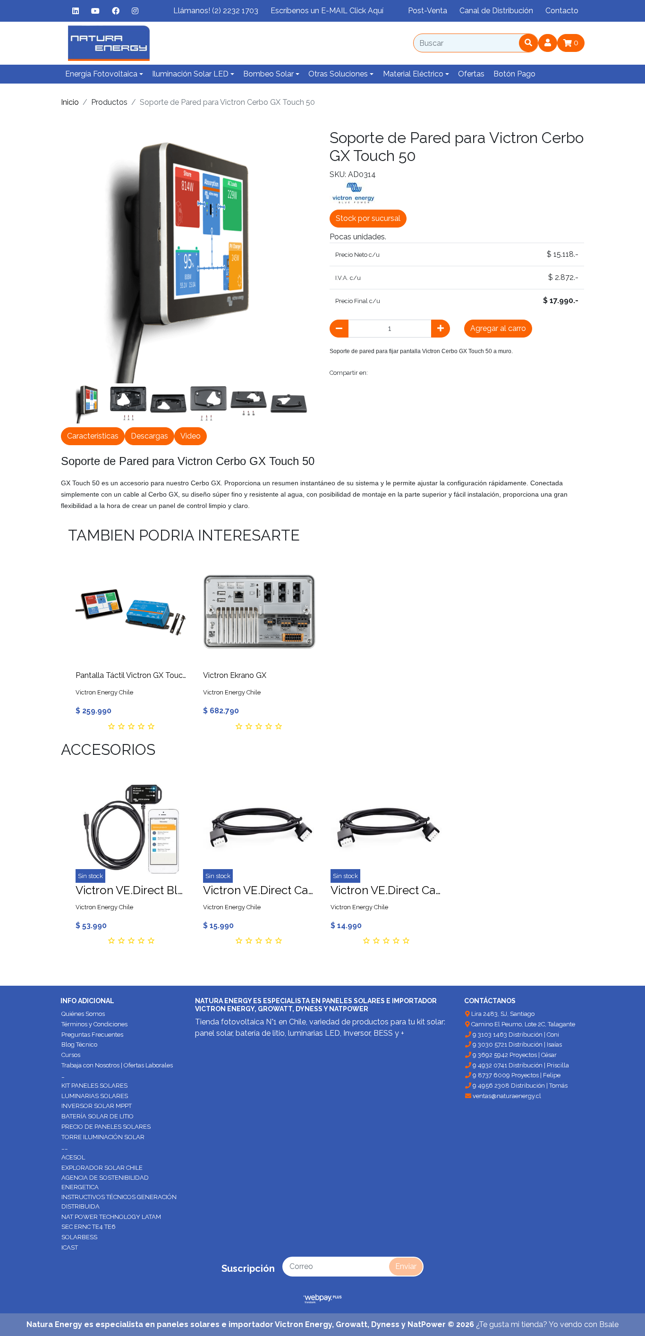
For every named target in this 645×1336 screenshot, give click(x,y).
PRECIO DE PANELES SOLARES (106, 1126)
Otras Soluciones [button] (338, 73)
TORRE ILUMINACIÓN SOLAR (102, 1137)
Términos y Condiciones (94, 1024)
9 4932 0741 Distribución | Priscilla (520, 1065)
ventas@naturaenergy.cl (506, 1095)
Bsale (609, 1324)
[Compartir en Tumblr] (443, 373)
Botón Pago (514, 73)
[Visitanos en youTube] (95, 11)
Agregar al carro (498, 328)
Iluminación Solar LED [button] (190, 73)
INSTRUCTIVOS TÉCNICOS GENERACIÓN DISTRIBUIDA (119, 1201)
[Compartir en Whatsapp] (484, 373)
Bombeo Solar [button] (268, 73)
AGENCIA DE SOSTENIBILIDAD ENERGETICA (105, 1182)
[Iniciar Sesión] (547, 43)
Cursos (70, 1054)
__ (64, 1146)
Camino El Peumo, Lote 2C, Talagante (522, 1024)
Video (190, 435)
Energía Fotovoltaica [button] (101, 73)
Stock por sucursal (368, 218)
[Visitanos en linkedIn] (75, 11)
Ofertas (471, 73)
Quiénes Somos (83, 1013)
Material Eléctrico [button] (413, 73)
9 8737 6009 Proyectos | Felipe (515, 1075)
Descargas (149, 435)
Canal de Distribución (496, 10)
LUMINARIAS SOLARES (94, 1095)
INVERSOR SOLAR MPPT (96, 1105)
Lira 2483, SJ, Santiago (502, 1013)
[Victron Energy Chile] (353, 192)
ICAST (69, 1247)
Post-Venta (427, 10)
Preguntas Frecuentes (92, 1034)
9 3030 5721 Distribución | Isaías (516, 1044)
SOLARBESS (79, 1237)
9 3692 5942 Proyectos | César (514, 1054)
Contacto (561, 10)
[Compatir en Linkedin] (463, 373)
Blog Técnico (79, 1044)
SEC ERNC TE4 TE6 (88, 1226)
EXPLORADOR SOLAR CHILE (102, 1167)
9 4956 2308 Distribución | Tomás (519, 1085)
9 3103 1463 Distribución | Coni (515, 1034)
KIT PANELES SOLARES (94, 1085)
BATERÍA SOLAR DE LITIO (97, 1116)
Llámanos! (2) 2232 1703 (215, 10)
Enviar (405, 1266)
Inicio (70, 102)
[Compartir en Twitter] (401, 373)
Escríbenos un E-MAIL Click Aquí (327, 10)
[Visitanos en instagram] (135, 11)
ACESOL (73, 1157)
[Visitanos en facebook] (116, 11)
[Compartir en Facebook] (380, 373)
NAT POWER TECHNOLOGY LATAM (111, 1216)
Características (93, 435)
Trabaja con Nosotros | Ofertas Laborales (117, 1065)
